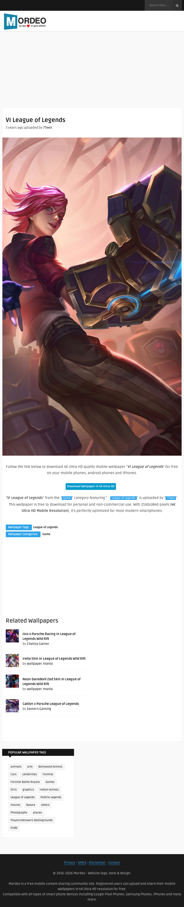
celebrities (29, 774)
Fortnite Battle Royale (25, 782)
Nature (30, 805)
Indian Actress (49, 789)
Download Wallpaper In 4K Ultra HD (91, 486)
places (37, 812)
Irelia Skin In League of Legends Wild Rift (54, 659)
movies (15, 805)
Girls (14, 789)
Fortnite (48, 774)
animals (16, 767)
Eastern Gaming (39, 709)
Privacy (69, 863)
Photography (19, 812)
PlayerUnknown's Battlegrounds (32, 820)
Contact (114, 863)
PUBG (14, 828)
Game (67, 498)
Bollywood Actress (50, 767)
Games (50, 782)
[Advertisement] (92, 74)
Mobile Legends (50, 797)
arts (30, 767)
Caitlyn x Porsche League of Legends (51, 704)
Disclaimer (97, 863)
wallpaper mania (40, 664)
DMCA (82, 863)
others (45, 805)
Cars (14, 774)
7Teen (47, 128)
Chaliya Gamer (38, 644)
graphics (28, 789)
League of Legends (123, 498)
